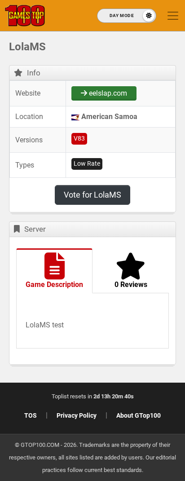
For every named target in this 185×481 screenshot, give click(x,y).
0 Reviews (131, 284)
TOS (30, 415)
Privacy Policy (77, 415)
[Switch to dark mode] (126, 16)
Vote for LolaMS (92, 194)
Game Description (54, 284)
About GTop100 (138, 415)
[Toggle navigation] (173, 15)
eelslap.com (107, 93)
